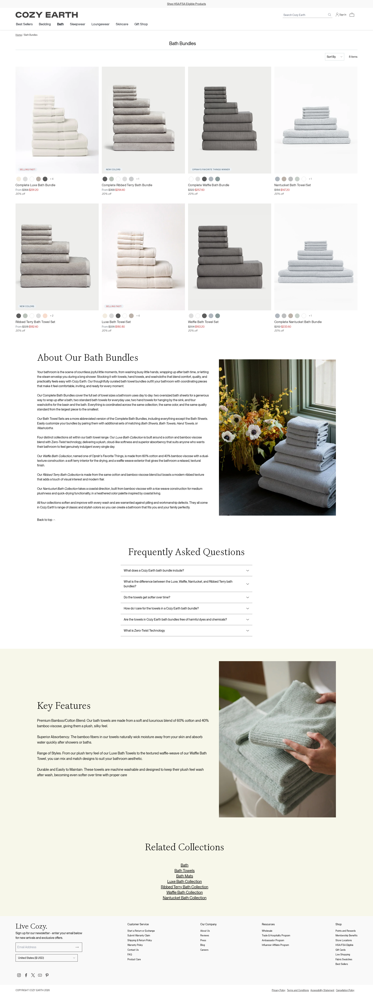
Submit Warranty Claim (138, 935)
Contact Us (133, 950)
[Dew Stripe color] (131, 179)
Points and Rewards (346, 931)
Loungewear (101, 24)
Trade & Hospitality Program (276, 935)
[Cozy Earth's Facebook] (26, 975)
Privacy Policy (278, 990)
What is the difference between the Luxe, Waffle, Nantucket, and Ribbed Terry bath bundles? (178, 584)
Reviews (204, 935)
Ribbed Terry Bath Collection (184, 887)
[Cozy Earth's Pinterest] (47, 975)
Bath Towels (184, 870)
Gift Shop (141, 24)
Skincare (122, 24)
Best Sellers (24, 24)
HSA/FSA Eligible (344, 945)
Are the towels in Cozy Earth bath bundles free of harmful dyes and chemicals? (175, 619)
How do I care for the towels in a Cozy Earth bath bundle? (161, 608)
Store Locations (344, 940)
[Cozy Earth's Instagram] (19, 975)
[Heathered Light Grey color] (290, 179)
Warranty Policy (135, 945)
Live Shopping (343, 954)
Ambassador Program (273, 940)
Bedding (45, 24)
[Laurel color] (111, 179)
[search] (329, 14)
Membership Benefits (346, 935)
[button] (351, 14)
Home (19, 35)
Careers (204, 950)
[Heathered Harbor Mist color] (277, 179)
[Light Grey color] (25, 179)
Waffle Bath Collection (184, 892)
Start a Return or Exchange (141, 931)
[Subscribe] (77, 947)
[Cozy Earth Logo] (47, 15)
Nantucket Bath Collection (185, 898)
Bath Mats (184, 876)
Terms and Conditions (298, 990)
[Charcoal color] (45, 179)
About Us (205, 931)
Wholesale (267, 931)
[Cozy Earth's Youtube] (40, 975)
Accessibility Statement (322, 990)
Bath (60, 24)
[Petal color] (45, 315)
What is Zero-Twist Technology (144, 630)
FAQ (129, 954)
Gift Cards (341, 950)
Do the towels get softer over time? (147, 597)
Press (203, 940)
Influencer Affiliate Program (275, 945)
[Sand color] (38, 179)
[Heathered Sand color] (284, 179)
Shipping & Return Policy (139, 940)
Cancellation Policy (345, 990)
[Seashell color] (18, 179)
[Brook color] (217, 179)
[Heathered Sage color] (297, 179)
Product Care (134, 959)
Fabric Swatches (344, 959)
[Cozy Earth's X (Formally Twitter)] (33, 975)
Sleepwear (77, 24)
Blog (202, 945)
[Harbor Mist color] (211, 179)
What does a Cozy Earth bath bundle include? (154, 570)
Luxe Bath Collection (184, 881)
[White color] (32, 179)
